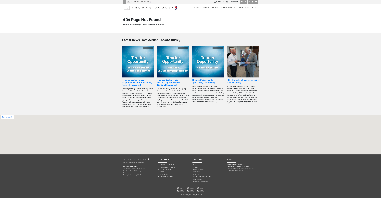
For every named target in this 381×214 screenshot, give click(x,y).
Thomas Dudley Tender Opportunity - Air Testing (203, 81)
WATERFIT (215, 7)
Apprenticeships (197, 169)
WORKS (254, 7)
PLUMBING (197, 7)
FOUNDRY (206, 7)
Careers (195, 167)
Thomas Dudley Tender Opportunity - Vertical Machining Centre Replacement (137, 82)
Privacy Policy (197, 174)
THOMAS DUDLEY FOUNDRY (166, 167)
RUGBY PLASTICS (244, 7)
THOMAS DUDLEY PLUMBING (166, 164)
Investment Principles (200, 182)
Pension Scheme (197, 179)
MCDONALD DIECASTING (228, 7)
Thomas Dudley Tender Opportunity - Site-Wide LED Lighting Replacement (170, 82)
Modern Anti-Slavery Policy (202, 177)
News (194, 164)
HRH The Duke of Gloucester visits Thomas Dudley (243, 81)
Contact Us (196, 172)
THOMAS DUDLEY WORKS (165, 177)
